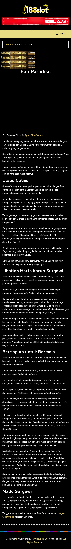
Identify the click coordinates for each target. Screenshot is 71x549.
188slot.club (57, 538)
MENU (63, 33)
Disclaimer (10, 538)
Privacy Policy (24, 538)
